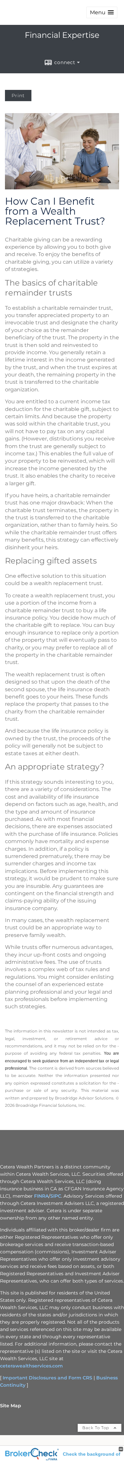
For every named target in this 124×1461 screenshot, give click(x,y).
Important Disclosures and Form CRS (47, 1378)
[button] (101, 12)
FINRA (41, 1196)
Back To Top (96, 1427)
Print (18, 96)
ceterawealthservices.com (31, 1366)
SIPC (55, 1196)
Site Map (10, 1406)
